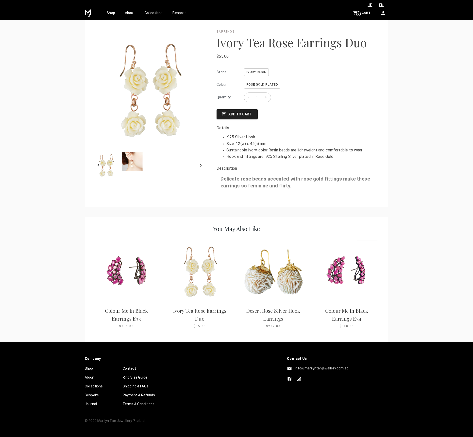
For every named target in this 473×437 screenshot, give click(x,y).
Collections (154, 13)
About (130, 13)
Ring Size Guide (135, 377)
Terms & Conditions (139, 404)
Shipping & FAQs (136, 386)
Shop (111, 13)
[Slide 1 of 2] (150, 165)
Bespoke (179, 13)
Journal (91, 404)
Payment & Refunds (139, 395)
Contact (129, 368)
